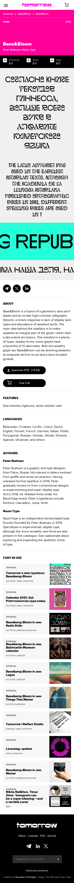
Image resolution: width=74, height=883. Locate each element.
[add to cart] (5, 60)
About (22, 836)
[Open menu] (6, 5)
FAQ (42, 836)
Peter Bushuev (12, 49)
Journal (51, 836)
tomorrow (37, 825)
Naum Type (29, 49)
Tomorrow (8, 14)
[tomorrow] (37, 4)
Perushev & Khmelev (25, 877)
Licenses (33, 836)
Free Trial (24, 383)
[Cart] (68, 5)
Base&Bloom (24, 14)
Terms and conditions (37, 871)
